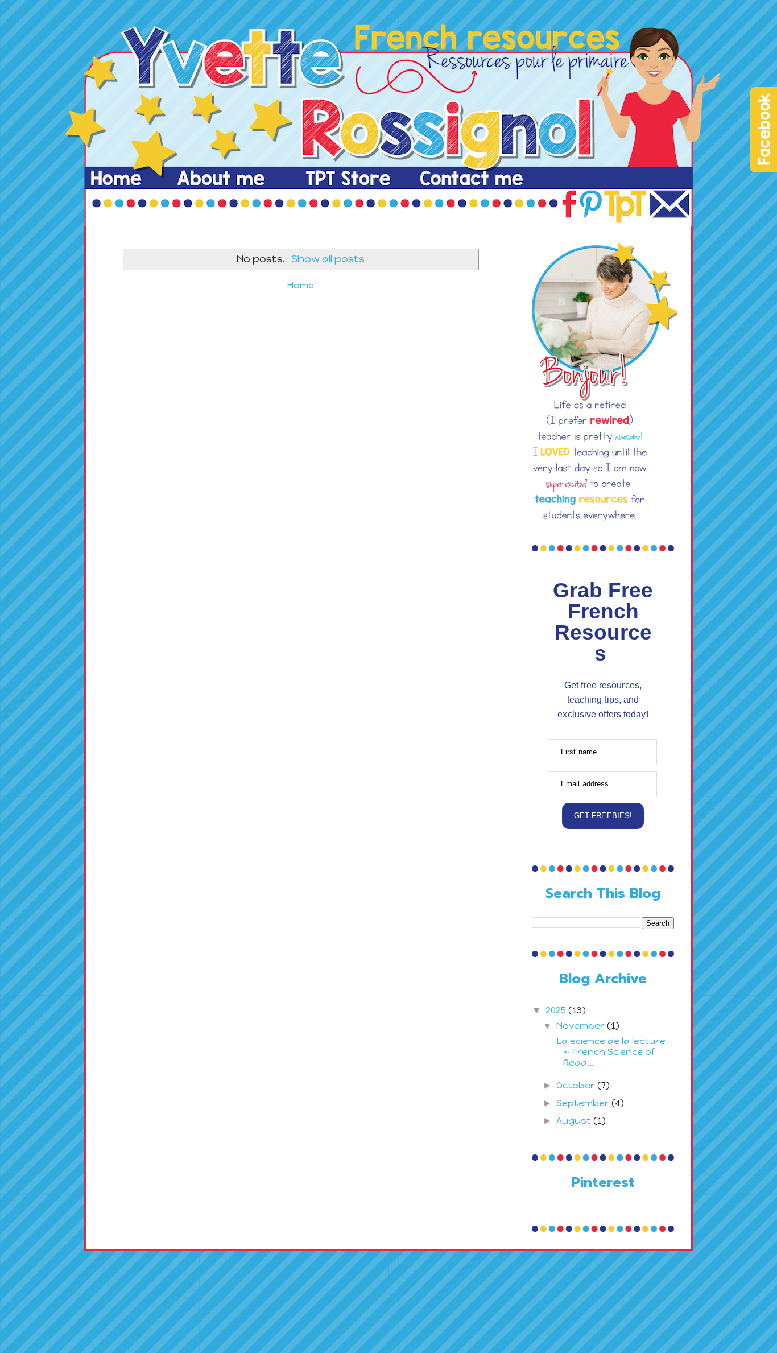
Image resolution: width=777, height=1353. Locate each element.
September (583, 1103)
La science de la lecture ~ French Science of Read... (610, 1052)
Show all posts (328, 259)
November (581, 1025)
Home (300, 285)
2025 (556, 1010)
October (576, 1085)
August (574, 1120)
